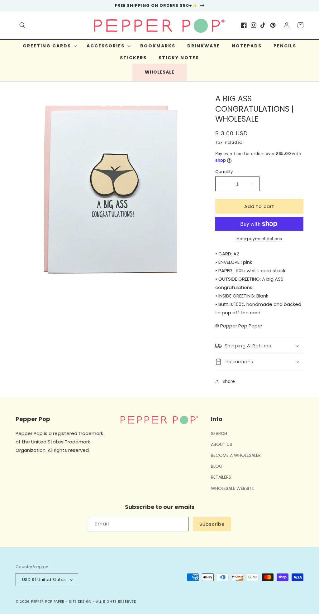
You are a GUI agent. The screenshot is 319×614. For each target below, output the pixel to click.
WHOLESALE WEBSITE (232, 488)
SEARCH (219, 433)
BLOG (216, 466)
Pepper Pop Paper (47, 601)
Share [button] (228, 381)
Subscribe (212, 524)
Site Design (80, 601)
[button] (22, 25)
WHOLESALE (159, 72)
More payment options (259, 238)
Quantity (224, 172)
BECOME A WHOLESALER (236, 455)
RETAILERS (221, 477)
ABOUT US (221, 444)
